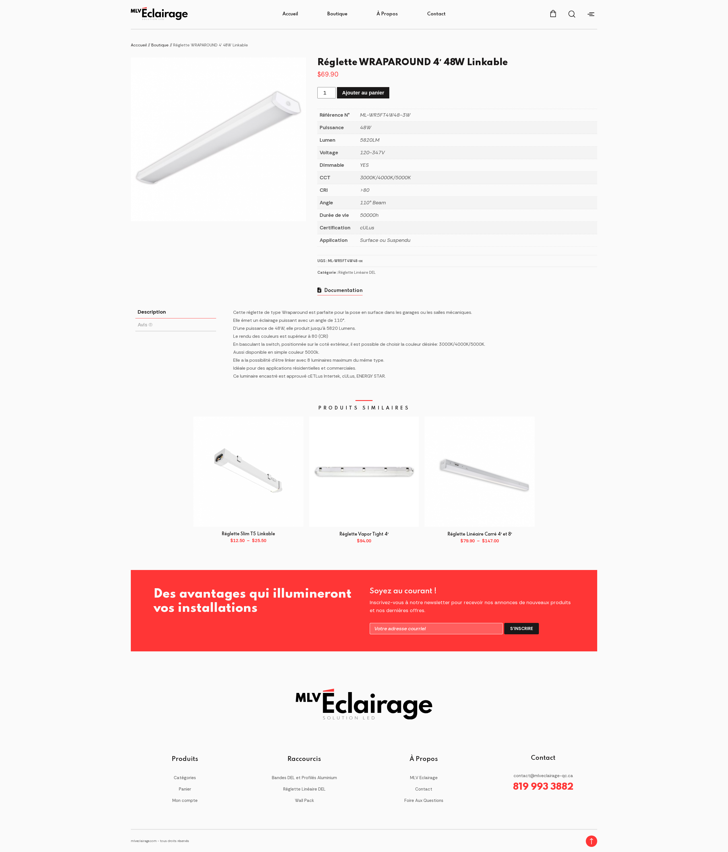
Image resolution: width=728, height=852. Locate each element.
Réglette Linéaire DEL (357, 272)
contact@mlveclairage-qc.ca (543, 776)
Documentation (343, 290)
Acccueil (139, 45)
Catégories (185, 778)
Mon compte (185, 800)
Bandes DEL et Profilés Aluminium (304, 778)
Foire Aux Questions (423, 800)
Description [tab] (152, 311)
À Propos (387, 14)
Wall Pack (304, 800)
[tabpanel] (218, 139)
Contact (436, 14)
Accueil (290, 14)
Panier (185, 789)
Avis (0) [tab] (145, 324)
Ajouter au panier (363, 93)
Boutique (337, 14)
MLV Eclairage (424, 778)
